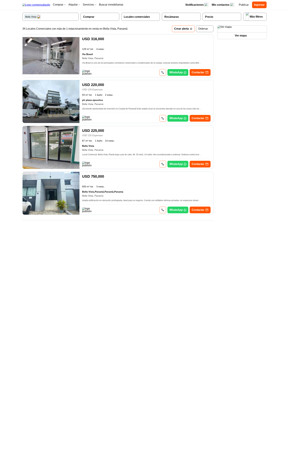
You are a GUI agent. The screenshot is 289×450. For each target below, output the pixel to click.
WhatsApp (176, 72)
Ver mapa (241, 35)
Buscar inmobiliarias (111, 4)
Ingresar (259, 4)
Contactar (198, 72)
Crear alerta (181, 28)
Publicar (244, 4)
